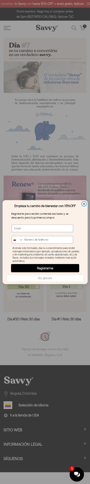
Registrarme (45, 268)
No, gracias (45, 278)
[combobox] (17, 239)
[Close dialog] (84, 203)
